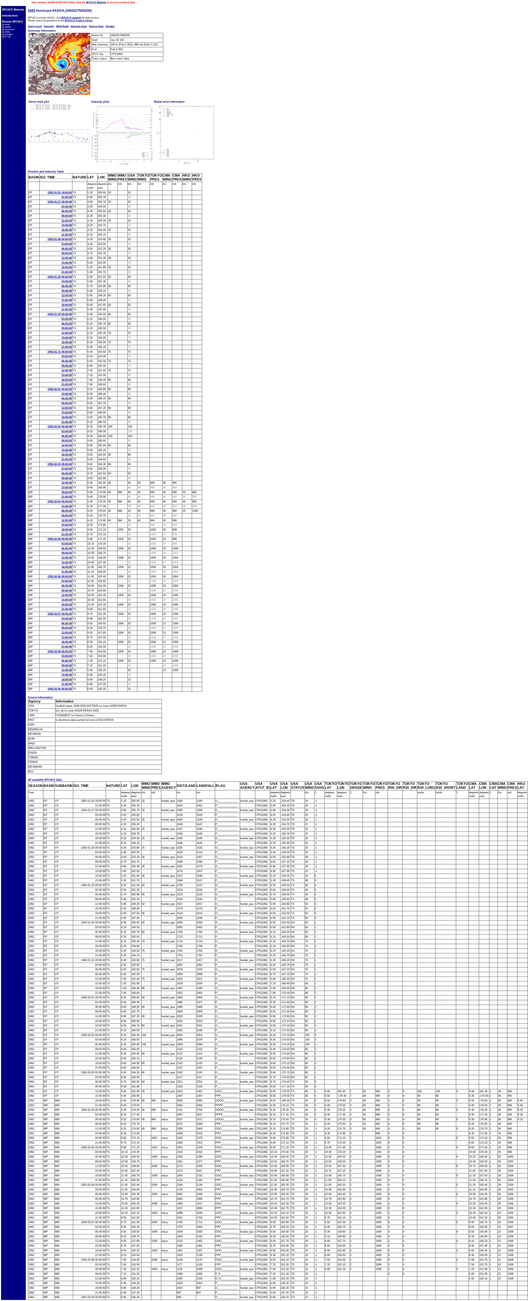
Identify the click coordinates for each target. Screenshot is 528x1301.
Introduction (10, 15)
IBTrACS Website (96, 2)
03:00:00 (66, 206)
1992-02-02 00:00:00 (59, 426)
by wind (6, 32)
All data (110, 26)
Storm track (35, 26)
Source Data (96, 26)
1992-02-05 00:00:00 (59, 539)
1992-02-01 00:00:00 (59, 389)
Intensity (49, 26)
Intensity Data (79, 26)
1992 (31, 10)
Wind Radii (62, 26)
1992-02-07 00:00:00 (59, 613)
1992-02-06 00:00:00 (59, 576)
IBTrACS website (71, 17)
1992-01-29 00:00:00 (59, 276)
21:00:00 (66, 197)
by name (6, 27)
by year (6, 24)
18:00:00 (66, 230)
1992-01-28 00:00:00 (59, 239)
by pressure (8, 29)
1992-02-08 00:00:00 (59, 651)
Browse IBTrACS (12, 21)
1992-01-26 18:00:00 (59, 192)
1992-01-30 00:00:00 (59, 314)
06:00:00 (66, 211)
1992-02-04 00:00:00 (59, 501)
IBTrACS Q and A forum (78, 20)
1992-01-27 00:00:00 (59, 201)
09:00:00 (66, 215)
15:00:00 (66, 225)
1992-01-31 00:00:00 (59, 351)
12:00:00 (66, 220)
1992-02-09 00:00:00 (59, 688)
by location (7, 34)
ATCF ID (6, 37)
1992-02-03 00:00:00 (59, 464)
